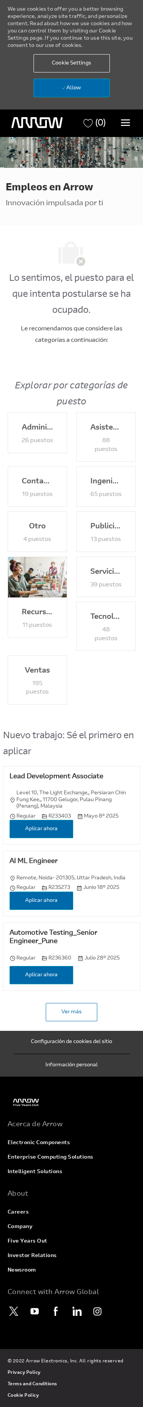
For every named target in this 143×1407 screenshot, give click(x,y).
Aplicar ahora (41, 829)
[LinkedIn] (77, 1311)
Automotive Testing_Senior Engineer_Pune (53, 937)
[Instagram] (98, 1311)
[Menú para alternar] (125, 122)
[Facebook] (56, 1311)
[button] (72, 63)
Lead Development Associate (56, 776)
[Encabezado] (37, 122)
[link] (72, 1102)
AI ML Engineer (34, 861)
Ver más (71, 1012)
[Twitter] (14, 1311)
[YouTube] (35, 1311)
